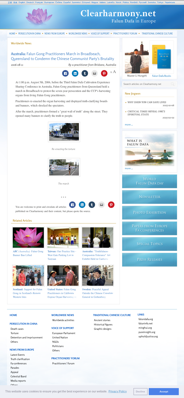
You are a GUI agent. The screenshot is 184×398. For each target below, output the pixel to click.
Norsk (118, 2)
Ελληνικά (86, 2)
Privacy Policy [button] (118, 391)
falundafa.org (146, 319)
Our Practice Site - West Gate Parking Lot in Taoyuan (62, 255)
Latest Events (18, 354)
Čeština (58, 2)
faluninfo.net (146, 323)
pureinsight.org (147, 331)
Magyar (94, 2)
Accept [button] (164, 391)
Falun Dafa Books (161, 75)
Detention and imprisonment (27, 337)
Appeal (14, 371)
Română (133, 2)
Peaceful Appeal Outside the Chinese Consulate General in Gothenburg (97, 293)
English (22, 2)
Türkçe (160, 2)
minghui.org (145, 327)
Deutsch (30, 2)
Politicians (58, 346)
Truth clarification (20, 359)
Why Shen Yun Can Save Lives (147, 102)
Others (14, 341)
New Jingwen (133, 93)
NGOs (55, 341)
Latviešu (110, 2)
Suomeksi (76, 2)
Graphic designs (102, 328)
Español (66, 2)
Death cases (17, 328)
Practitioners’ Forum (63, 363)
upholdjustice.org (148, 336)
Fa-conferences (19, 363)
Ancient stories (102, 320)
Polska (126, 2)
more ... (129, 124)
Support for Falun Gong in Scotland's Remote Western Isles (27, 293)
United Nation (60, 337)
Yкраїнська (170, 2)
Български (49, 2)
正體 (10, 2)
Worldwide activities (63, 320)
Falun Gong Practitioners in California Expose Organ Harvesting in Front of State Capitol (62, 295)
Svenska (152, 2)
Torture (15, 333)
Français (39, 2)
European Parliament (63, 333)
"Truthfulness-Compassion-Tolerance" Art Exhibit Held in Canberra (96, 255)
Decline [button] (140, 391)
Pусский (142, 2)
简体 (15, 2)
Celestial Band (18, 376)
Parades (15, 367)
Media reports (18, 380)
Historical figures (103, 324)
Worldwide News (21, 43)
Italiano (103, 2)
